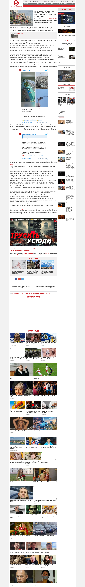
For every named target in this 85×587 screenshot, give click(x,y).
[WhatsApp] (63, 1)
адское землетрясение (20, 209)
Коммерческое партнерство (61, 88)
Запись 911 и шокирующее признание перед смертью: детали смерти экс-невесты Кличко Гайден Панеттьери (70, 124)
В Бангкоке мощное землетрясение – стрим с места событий (32, 35)
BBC (29, 29)
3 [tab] (67, 40)
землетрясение (15, 293)
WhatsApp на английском (45, 254)
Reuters (25, 189)
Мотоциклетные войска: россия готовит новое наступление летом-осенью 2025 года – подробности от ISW (45, 288)
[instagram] (57, 1)
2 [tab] (65, 40)
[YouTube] (72, 1)
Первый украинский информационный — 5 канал (16, 3)
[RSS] (74, 1)
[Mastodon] (68, 1)
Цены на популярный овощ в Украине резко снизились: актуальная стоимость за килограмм (70, 152)
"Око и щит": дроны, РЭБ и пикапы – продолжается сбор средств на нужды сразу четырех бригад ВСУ (62, 59)
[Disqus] (33, 314)
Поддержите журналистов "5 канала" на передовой (24, 248)
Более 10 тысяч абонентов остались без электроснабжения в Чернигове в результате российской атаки (67, 38)
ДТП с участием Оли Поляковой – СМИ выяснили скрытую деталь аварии (70, 181)
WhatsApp (19, 254)
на (22, 253)
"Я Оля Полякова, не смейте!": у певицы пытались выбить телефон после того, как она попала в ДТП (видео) (70, 217)
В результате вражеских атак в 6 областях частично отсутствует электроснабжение (65, 35)
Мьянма (21, 293)
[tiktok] (59, 1)
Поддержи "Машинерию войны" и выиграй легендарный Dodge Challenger (63, 50)
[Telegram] (61, 1)
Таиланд (48, 293)
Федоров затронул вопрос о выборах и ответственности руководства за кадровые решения (70, 174)
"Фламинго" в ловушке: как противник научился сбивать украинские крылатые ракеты (70, 144)
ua (51, 1)
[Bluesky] (70, 1)
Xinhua (11, 164)
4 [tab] (69, 40)
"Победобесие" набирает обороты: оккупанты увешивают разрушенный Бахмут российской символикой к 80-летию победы (20, 288)
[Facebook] (54, 1)
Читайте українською (53, 18)
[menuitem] (25, 4)
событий (47, 253)
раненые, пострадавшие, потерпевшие (37, 293)
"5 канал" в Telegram (28, 253)
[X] (65, 1)
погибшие (26, 293)
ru (52, 1)
